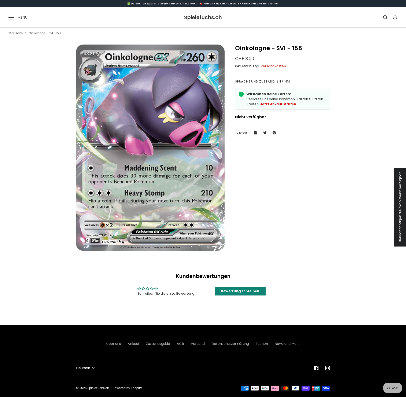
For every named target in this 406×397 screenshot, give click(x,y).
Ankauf (133, 343)
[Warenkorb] (395, 17)
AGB (180, 343)
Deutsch (83, 368)
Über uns (113, 343)
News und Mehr (287, 343)
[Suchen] (385, 17)
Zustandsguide (158, 343)
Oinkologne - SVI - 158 (45, 33)
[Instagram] (327, 368)
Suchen (262, 343)
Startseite (15, 33)
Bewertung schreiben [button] (240, 291)
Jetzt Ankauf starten (278, 104)
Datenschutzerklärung (230, 343)
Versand (198, 343)
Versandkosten (273, 66)
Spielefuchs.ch (203, 17)
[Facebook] (316, 368)
